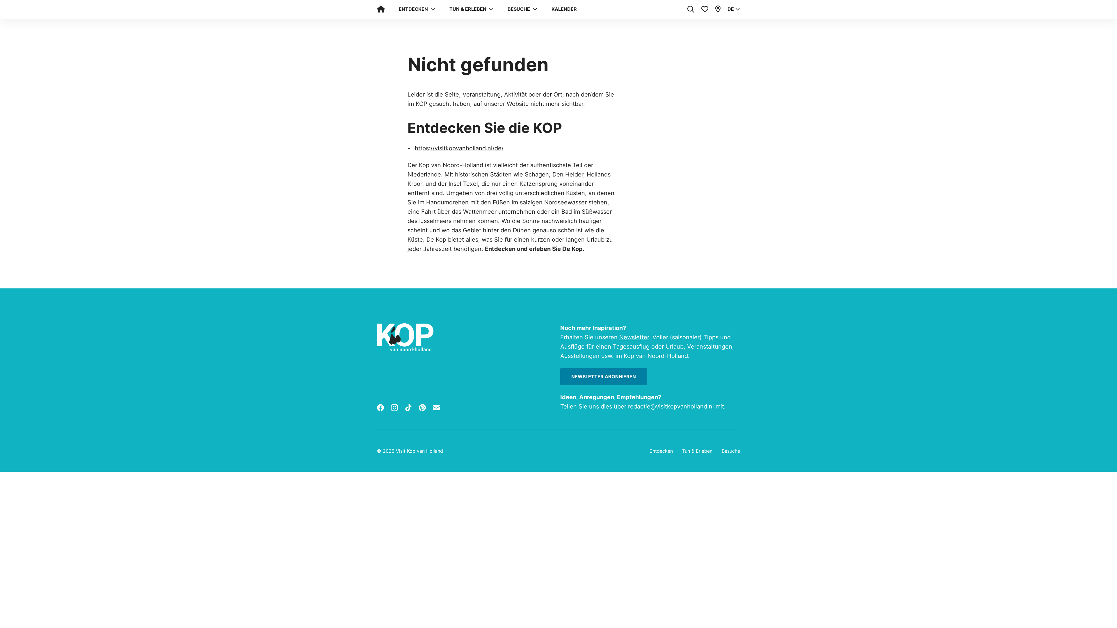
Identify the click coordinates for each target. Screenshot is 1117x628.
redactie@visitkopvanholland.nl (671, 406)
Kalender (564, 9)
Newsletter (634, 337)
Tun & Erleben (697, 451)
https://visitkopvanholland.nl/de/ (459, 148)
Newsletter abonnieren (603, 376)
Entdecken (661, 451)
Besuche (731, 451)
